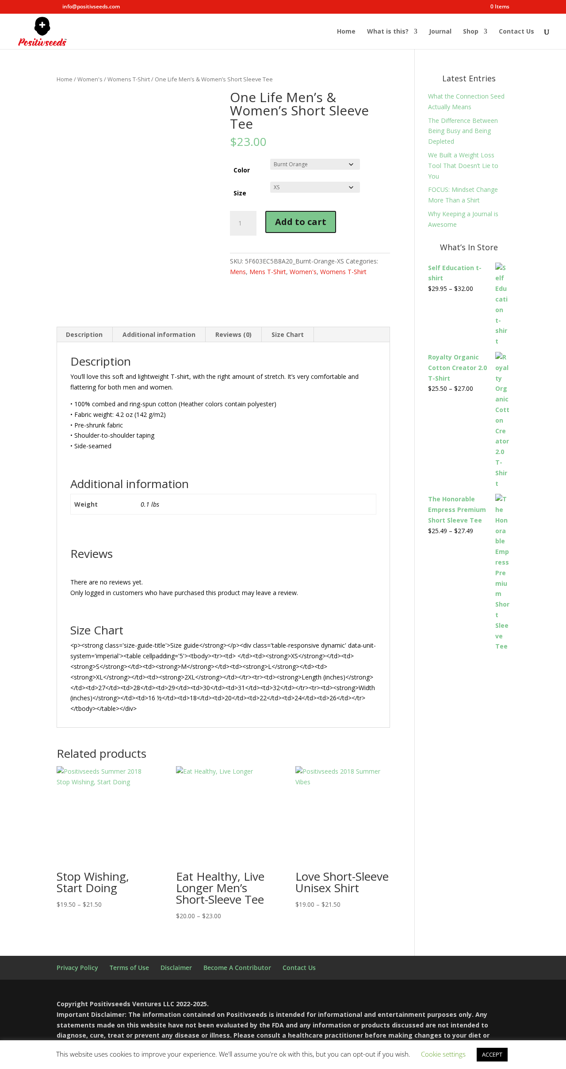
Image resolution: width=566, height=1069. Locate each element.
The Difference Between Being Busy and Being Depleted (463, 131)
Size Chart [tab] (288, 334)
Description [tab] (84, 334)
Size (239, 193)
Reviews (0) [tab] (233, 334)
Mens (238, 271)
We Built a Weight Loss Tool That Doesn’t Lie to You (463, 165)
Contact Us (516, 31)
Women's (90, 79)
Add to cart (300, 222)
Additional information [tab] (158, 334)
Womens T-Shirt (128, 79)
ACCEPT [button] (492, 1054)
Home (346, 31)
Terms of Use (129, 967)
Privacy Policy (77, 967)
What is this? (388, 31)
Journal (440, 31)
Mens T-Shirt (267, 271)
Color (241, 170)
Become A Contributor (237, 967)
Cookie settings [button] (443, 1054)
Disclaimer (176, 967)
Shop (470, 31)
